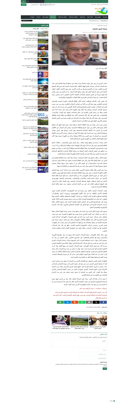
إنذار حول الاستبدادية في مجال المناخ (30, 161)
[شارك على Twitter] (96, 302)
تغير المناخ (52, 17)
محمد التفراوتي (103, 32)
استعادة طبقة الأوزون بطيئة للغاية (30, 59)
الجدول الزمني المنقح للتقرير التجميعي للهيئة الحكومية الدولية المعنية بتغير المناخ (29, 115)
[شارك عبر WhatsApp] (82, 302)
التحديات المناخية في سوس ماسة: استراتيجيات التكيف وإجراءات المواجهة (30, 33)
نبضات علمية (90, 17)
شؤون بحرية (98, 17)
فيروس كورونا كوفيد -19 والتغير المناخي (29, 53)
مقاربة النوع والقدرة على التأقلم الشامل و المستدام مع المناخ (29, 93)
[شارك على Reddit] (75, 302)
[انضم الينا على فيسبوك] (40, 5)
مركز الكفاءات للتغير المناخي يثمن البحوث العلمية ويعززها (29, 66)
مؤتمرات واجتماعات (73, 17)
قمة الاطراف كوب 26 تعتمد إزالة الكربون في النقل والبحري (29, 168)
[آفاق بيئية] (64, 11)
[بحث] (28, 1)
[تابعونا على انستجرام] (43, 5)
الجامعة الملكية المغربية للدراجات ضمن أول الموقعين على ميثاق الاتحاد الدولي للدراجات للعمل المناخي (61, 328)
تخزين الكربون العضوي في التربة (29, 120)
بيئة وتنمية (82, 17)
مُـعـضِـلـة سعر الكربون (32, 154)
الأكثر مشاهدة (43, 29)
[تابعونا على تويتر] (45, 5)
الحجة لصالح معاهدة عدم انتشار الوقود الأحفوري (30, 141)
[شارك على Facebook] (103, 302)
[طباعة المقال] (60, 302)
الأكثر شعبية (36, 29)
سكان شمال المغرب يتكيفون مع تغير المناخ (30, 87)
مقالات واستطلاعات (62, 17)
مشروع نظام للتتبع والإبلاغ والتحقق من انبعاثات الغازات (28, 80)
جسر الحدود (34, 72)
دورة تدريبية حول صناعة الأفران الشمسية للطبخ (30, 134)
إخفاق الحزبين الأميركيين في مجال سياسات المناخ (98, 327)
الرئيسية (105, 17)
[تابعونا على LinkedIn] (50, 5)
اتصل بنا (32, 17)
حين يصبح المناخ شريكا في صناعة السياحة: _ (89, 21)
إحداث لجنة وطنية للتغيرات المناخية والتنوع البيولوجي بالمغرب (29, 46)
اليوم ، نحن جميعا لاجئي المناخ (30, 100)
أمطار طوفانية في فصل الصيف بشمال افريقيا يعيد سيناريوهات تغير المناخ (30, 128)
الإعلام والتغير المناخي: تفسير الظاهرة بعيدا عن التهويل (30, 107)
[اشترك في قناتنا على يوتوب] (48, 5)
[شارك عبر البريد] (89, 302)
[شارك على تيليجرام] (67, 302)
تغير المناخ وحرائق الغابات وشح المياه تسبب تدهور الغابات (79, 327)
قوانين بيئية (45, 17)
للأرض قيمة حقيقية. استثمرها (30, 147)
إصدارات (38, 17)
